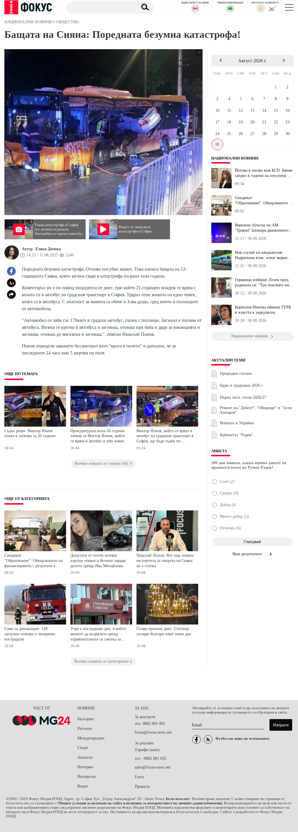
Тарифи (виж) (147, 750)
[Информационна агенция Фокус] (196, 739)
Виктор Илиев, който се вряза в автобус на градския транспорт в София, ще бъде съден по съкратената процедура (165, 437)
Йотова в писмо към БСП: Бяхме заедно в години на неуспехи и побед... (263, 173)
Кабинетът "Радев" (236, 435)
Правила (142, 786)
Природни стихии (236, 373)
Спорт (82, 748)
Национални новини (234, 158)
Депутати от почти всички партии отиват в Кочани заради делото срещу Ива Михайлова (98, 560)
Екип (139, 777)
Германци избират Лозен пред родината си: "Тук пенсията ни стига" (262, 283)
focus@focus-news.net (153, 732)
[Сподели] (11, 294)
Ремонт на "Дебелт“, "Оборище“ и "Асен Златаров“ (256, 410)
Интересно (86, 776)
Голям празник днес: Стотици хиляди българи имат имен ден (163, 631)
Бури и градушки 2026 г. (241, 385)
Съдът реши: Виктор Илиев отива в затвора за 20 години (30, 433)
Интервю (85, 767)
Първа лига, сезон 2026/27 (243, 397)
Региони (84, 728)
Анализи (85, 757)
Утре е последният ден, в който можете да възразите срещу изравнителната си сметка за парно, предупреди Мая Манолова (98, 635)
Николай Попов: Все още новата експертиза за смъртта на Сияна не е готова (165, 560)
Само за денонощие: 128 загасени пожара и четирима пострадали (29, 634)
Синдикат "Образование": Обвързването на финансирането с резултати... (264, 200)
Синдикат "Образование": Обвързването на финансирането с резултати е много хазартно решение (33, 561)
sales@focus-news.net (153, 767)
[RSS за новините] (208, 739)
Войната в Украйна (237, 423)
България (85, 719)
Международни (90, 738)
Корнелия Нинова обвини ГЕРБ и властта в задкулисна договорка (263, 310)
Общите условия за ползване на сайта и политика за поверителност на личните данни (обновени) (140, 803)
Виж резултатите (248, 554)
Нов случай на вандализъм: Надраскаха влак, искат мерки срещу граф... (261, 255)
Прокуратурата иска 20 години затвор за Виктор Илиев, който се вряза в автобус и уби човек (97, 436)
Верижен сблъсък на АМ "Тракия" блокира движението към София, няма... (261, 228)
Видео (82, 786)
